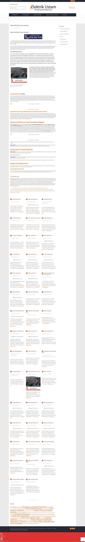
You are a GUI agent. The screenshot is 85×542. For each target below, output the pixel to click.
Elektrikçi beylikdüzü (30, 512)
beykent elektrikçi (50, 507)
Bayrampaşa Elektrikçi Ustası (33, 292)
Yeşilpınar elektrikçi (52, 190)
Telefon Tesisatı (36, 519)
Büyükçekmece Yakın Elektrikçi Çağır (32, 311)
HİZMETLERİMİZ (37, 15)
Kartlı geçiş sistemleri (20, 516)
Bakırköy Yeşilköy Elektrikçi (33, 479)
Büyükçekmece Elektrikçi (45, 356)
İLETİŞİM (64, 15)
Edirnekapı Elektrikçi (31, 189)
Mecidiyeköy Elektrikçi (38, 516)
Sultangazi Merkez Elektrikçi (49, 441)
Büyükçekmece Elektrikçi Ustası (18, 331)
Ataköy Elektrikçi (40, 188)
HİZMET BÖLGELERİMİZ (52, 15)
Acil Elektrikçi (49, 528)
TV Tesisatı (22, 521)
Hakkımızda (12, 0)
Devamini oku (21, 211)
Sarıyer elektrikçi (42, 518)
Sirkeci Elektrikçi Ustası (32, 235)
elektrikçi (25, 512)
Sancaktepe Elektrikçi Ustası (33, 422)
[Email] (71, 1)
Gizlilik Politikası (32, 528)
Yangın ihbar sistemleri (41, 521)
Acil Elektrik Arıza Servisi (24, 528)
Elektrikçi (23, 94)
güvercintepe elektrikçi (41, 514)
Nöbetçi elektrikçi (18, 518)
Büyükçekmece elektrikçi (45, 508)
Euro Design (26, 529)
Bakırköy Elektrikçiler (47, 310)
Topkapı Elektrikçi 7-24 (32, 273)
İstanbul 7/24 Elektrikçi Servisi (19, 163)
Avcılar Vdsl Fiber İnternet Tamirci (34, 218)
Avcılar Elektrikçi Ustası (16, 199)
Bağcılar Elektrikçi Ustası (32, 331)
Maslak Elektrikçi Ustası (48, 235)
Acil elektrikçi (48, 58)
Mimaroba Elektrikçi (47, 371)
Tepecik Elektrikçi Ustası (48, 460)
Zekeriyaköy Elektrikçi (48, 199)
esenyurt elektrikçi (49, 512)
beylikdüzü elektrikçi (22, 508)
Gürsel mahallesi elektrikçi (34, 514)
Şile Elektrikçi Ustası (16, 254)
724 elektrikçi (13, 188)
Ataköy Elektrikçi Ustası (16, 218)
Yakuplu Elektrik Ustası (32, 351)
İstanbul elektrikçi (13, 190)
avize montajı (45, 188)
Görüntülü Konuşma (22, 514)
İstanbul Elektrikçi (63, 39)
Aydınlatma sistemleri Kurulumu (15, 189)
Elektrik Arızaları (37, 189)
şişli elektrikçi (37, 523)
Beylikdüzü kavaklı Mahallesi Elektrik (32, 461)
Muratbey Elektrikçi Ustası (32, 402)
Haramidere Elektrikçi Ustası (17, 235)
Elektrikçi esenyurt (37, 512)
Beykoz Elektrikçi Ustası (16, 273)
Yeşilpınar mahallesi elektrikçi (15, 192)
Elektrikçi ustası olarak (14, 178)
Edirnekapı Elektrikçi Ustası (49, 422)
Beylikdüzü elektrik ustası (14, 508)
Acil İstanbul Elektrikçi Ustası (16, 28)
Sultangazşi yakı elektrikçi (28, 190)
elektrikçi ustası (43, 512)
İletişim (16, 0)
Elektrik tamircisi (20, 512)
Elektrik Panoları (43, 189)
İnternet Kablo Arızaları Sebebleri (34, 441)
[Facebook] (72, 1)
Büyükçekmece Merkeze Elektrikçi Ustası (49, 352)
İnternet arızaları (25, 523)
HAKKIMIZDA (25, 15)
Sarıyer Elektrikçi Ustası (16, 422)
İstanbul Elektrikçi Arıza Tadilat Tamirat (17, 168)
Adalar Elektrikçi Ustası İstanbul (32, 188)
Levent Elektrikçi (32, 516)
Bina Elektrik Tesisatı (24, 189)
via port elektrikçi (45, 190)
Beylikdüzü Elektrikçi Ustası (49, 331)
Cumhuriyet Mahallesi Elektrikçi (18, 479)
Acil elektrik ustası (19, 188)
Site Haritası (17, 528)
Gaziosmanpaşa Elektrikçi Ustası (18, 310)
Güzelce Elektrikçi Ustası (48, 254)
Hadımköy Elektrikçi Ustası (48, 402)
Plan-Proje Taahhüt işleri (30, 517)
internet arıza (46, 514)
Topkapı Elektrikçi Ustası (16, 402)
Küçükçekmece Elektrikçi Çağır (17, 460)
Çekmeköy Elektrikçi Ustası (33, 199)
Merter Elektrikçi (53, 516)
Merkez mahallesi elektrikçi (46, 516)
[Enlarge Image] (33, 378)
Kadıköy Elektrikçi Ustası (32, 254)
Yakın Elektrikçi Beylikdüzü (17, 351)
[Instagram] (74, 1)
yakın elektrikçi (30, 521)
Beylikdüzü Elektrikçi (13, 355)
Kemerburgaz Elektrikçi (16, 371)
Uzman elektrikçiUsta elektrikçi (37, 190)
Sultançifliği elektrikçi (19, 190)
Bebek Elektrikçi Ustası (48, 292)
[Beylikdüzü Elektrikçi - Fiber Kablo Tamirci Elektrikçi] (42, 10)
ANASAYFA (15, 15)
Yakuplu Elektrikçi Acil (16, 292)
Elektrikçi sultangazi (49, 189)
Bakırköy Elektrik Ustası (48, 218)
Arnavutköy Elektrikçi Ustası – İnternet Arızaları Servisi (48, 273)
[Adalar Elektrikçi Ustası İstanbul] (33, 388)
